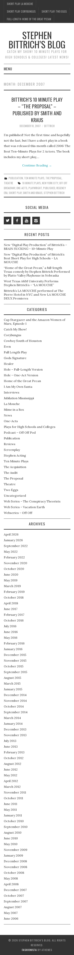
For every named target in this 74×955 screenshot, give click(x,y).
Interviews (11, 392)
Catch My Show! (15, 329)
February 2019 (14, 592)
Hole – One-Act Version (21, 375)
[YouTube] (26, 220)
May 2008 (11, 878)
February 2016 (14, 643)
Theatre (8, 183)
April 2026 (11, 534)
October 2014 (14, 706)
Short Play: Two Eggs (54, 11)
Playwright (35, 188)
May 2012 (10, 775)
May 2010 (10, 844)
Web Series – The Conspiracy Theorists (32, 501)
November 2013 (15, 735)
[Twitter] (7, 220)
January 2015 (13, 689)
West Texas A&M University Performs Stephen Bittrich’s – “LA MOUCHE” (31, 283)
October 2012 (14, 758)
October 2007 (14, 895)
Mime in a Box (14, 409)
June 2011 (10, 804)
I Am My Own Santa (18, 387)
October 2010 (14, 821)
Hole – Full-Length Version (23, 369)
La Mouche (12, 404)
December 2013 (15, 729)
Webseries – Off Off (18, 513)
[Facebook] (17, 220)
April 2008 (11, 884)
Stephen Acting (15, 455)
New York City (50, 183)
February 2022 (14, 557)
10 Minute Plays (31, 183)
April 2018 (11, 603)
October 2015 (13, 666)
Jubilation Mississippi (19, 398)
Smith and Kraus (33, 193)
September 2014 (16, 712)
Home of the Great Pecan (22, 381)
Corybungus (12, 335)
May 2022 (11, 551)
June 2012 (11, 769)
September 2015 (15, 672)
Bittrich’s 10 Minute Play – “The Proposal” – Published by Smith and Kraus (37, 109)
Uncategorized (15, 495)
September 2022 (16, 546)
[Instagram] (36, 220)
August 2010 (12, 832)
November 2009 (15, 850)
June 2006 (11, 918)
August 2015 (12, 678)
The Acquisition (15, 467)
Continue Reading (37, 165)
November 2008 (15, 867)
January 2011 (13, 815)
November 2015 (15, 660)
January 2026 (13, 540)
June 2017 (10, 609)
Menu (8, 68)
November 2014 (15, 701)
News (8, 415)
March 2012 (12, 787)
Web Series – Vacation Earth (24, 507)
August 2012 (12, 764)
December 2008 (15, 861)
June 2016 (11, 632)
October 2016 (14, 620)
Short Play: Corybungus (21, 11)
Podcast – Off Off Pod (20, 432)
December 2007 (15, 890)
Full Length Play (15, 352)
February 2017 (14, 615)
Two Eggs (11, 490)
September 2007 (16, 901)
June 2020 (11, 574)
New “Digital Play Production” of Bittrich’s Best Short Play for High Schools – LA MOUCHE (34, 258)
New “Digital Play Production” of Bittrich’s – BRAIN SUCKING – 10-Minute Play (35, 247)
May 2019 (10, 580)
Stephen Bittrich (54, 193)
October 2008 (14, 873)
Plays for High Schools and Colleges (29, 427)
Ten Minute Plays (34, 178)
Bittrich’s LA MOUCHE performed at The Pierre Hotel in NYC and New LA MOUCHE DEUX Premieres (35, 294)
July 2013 (10, 741)
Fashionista (29, 950)
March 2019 (12, 586)
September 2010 (16, 827)
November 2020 (15, 563)
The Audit (11, 473)
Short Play (15, 193)
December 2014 (15, 695)
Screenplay (12, 450)
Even (7, 346)
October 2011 (13, 798)
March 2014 (12, 718)
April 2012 (11, 781)
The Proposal (54, 178)
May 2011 (10, 809)
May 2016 (10, 637)
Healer (9, 364)
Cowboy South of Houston (23, 341)
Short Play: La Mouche (20, 4)
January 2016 (13, 649)
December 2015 (15, 655)
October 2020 (14, 569)
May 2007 (11, 913)
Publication (16, 178)
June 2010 (11, 838)
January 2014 (13, 723)
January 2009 (13, 855)
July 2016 (10, 626)
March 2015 (12, 683)
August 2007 (13, 907)
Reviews (9, 444)
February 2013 (14, 752)
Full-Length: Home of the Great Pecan (29, 19)
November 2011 (15, 792)
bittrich (49, 126)
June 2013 (11, 746)
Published (49, 188)
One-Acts (21, 188)
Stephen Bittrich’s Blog (37, 39)
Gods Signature (15, 358)
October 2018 (14, 597)
